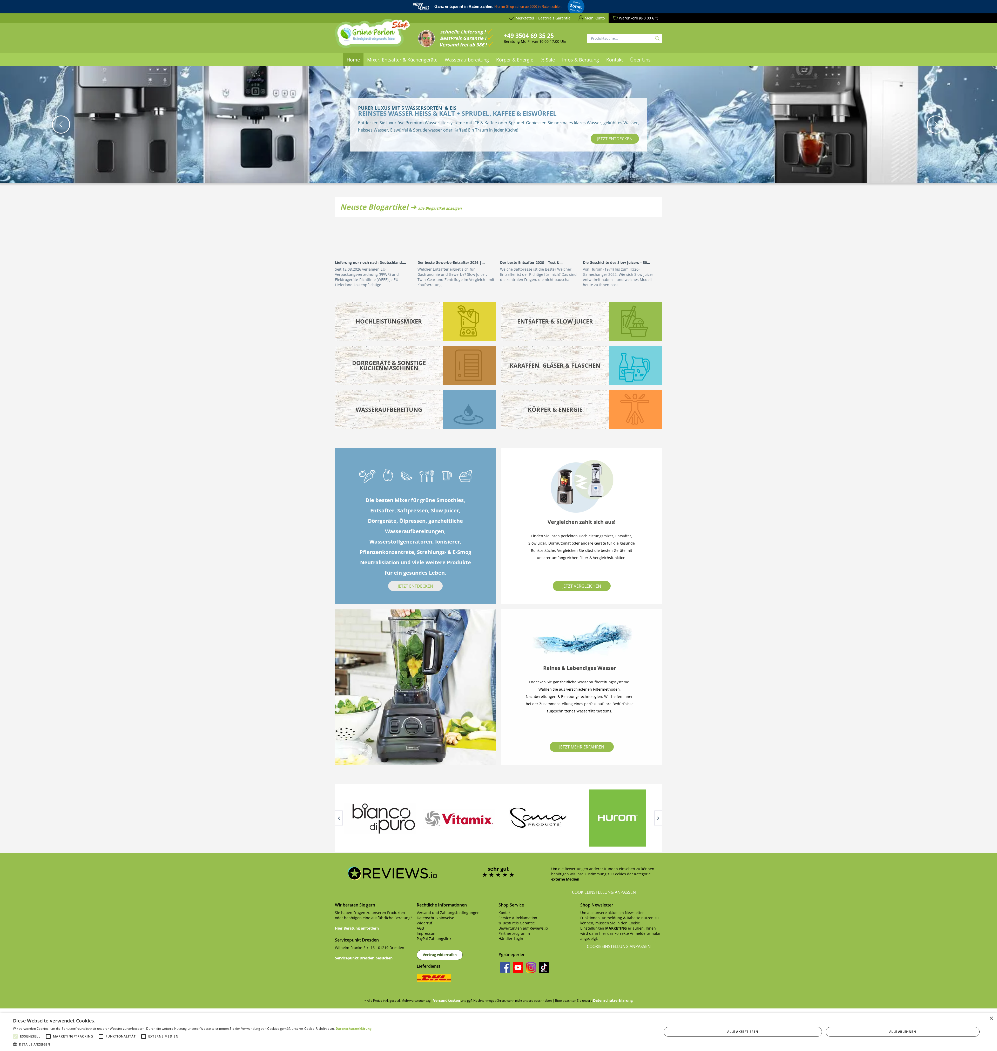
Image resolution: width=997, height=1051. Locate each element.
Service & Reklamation (517, 917)
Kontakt (505, 912)
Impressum (426, 933)
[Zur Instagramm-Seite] (531, 967)
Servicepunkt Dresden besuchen (364, 958)
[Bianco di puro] (379, 818)
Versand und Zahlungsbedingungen (448, 912)
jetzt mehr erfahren (581, 747)
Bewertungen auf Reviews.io (523, 928)
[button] (61, 124)
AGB (420, 928)
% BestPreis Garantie (516, 923)
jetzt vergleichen (581, 586)
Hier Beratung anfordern (357, 928)
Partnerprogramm (514, 933)
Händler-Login (510, 938)
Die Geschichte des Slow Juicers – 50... (616, 262)
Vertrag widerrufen (440, 954)
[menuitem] (353, 59)
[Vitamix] (459, 818)
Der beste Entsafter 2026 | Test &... (531, 262)
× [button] (991, 1018)
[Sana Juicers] (538, 818)
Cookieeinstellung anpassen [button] (604, 892)
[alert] (498, 1032)
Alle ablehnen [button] (902, 1031)
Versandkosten (446, 1000)
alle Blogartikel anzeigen (440, 208)
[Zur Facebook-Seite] (505, 967)
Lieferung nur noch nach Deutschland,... (370, 262)
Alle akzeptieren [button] (742, 1031)
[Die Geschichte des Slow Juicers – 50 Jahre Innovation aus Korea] (622, 237)
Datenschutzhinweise (435, 917)
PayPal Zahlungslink (434, 938)
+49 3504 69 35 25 (529, 35)
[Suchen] (657, 38)
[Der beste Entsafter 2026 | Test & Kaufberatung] (539, 237)
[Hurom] (617, 818)
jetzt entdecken (614, 139)
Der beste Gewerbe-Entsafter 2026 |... (451, 262)
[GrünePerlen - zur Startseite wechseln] (372, 36)
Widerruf (424, 923)
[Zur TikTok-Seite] (544, 967)
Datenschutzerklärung (613, 1000)
